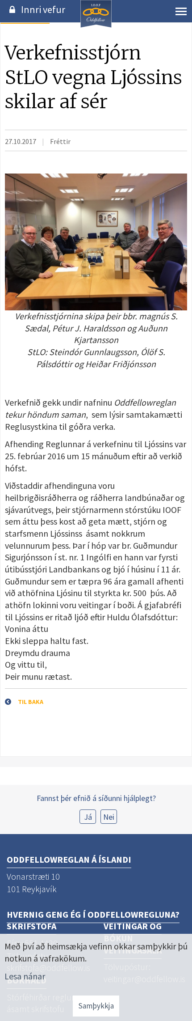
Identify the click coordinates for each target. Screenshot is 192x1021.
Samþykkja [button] (96, 1006)
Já (88, 817)
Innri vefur (43, 9)
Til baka (30, 702)
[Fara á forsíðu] (96, 26)
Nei (108, 817)
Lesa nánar (24, 976)
